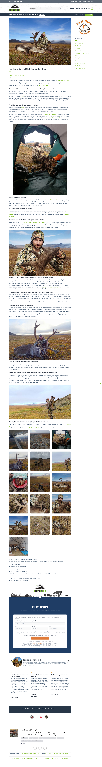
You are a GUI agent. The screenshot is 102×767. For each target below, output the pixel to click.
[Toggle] (92, 48)
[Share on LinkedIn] (44, 748)
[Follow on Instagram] (18, 1)
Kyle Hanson (19, 66)
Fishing (14, 14)
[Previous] (11, 661)
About (30, 14)
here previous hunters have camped (61, 118)
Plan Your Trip (35, 14)
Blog (76, 1)
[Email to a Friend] (39, 748)
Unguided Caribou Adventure (33, 427)
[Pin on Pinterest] (41, 748)
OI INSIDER (78, 8)
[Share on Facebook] (34, 748)
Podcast (79, 1)
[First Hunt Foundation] (84, 27)
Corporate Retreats (80, 50)
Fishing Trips (78, 57)
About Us (72, 1)
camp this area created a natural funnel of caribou (33, 222)
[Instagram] (24, 743)
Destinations (25, 14)
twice (10, 82)
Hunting (10, 14)
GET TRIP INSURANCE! (44, 85)
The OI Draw (78, 45)
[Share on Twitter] (36, 748)
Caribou (60, 753)
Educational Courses (80, 68)
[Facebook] (22, 743)
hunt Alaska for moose (63, 80)
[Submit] (60, 8)
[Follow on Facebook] (17, 1)
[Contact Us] (100, 383)
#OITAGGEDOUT (48, 753)
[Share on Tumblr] (46, 748)
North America (65, 753)
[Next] (68, 661)
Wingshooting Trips (80, 63)
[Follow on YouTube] (21, 1)
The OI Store (78, 65)
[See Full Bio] (64, 735)
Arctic (57, 753)
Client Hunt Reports (13, 66)
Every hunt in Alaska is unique (31, 82)
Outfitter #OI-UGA (25, 66)
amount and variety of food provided (49, 200)
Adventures (19, 14)
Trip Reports (85, 1)
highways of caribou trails (50, 114)
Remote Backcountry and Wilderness (16, 755)
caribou (23, 107)
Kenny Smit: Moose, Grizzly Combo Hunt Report (57, 758)
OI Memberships (72, 8)
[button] (84, 8)
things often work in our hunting (51, 287)
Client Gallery (90, 1)
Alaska (22, 96)
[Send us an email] (20, 1)
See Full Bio (59, 735)
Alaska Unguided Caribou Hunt (16, 75)
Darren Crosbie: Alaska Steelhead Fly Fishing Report (24, 758)
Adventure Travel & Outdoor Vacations (82, 54)
